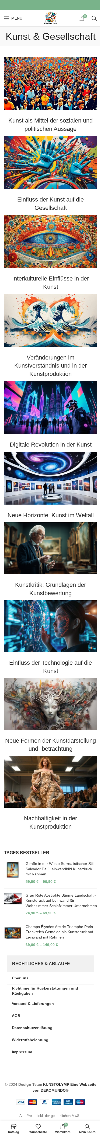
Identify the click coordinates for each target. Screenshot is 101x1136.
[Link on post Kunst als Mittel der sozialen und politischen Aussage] (50, 83)
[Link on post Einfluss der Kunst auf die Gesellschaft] (50, 162)
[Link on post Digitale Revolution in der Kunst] (50, 407)
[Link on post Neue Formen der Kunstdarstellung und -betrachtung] (50, 704)
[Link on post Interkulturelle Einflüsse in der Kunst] (50, 241)
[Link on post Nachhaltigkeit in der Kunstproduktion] (50, 782)
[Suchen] (94, 18)
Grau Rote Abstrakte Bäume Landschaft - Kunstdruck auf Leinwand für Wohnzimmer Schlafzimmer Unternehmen (61, 900)
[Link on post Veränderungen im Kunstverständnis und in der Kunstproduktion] (50, 320)
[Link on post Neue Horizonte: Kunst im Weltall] (50, 478)
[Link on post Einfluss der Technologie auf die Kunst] (50, 626)
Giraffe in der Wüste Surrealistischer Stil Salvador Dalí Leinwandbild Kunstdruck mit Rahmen (59, 868)
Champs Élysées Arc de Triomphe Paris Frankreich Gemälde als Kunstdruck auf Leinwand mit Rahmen (59, 932)
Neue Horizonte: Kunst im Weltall (51, 515)
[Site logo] (50, 18)
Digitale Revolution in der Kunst (51, 444)
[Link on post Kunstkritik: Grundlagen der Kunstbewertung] (50, 548)
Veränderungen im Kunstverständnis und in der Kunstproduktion (50, 366)
